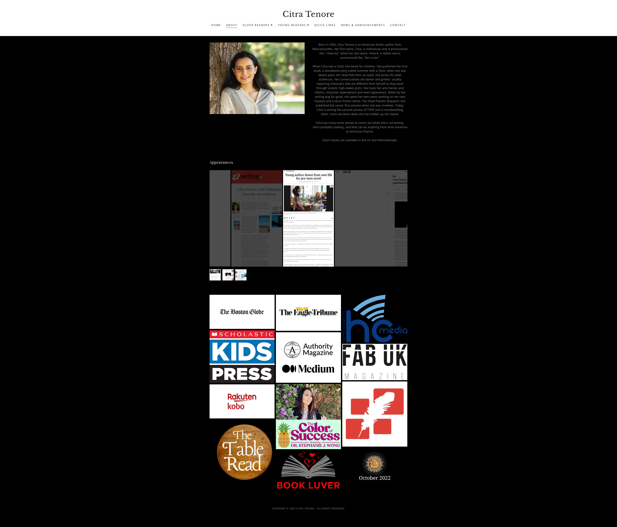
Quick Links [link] (325, 25)
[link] (308, 16)
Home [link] (216, 25)
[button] (258, 25)
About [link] (231, 25)
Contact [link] (398, 25)
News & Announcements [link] (363, 25)
